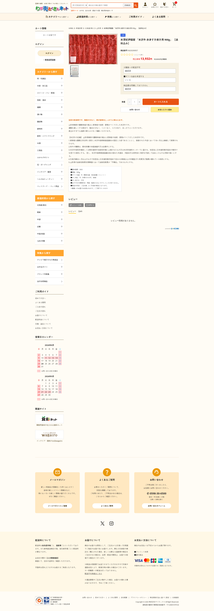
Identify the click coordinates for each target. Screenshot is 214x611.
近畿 (39, 226)
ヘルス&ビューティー (45, 179)
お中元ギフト (42, 267)
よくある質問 (40, 302)
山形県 (98, 28)
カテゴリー (42, 71)
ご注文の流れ (40, 311)
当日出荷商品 (42, 281)
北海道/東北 (89, 28)
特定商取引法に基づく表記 (159, 597)
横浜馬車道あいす (107, 11)
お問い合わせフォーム (156, 506)
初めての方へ (40, 298)
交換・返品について (43, 324)
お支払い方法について (44, 328)
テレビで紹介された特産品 (47, 260)
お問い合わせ (134, 109)
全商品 (71, 28)
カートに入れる (161, 101)
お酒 (39, 143)
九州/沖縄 (41, 241)
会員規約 (175, 597)
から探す (57, 16)
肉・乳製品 (41, 78)
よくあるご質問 (107, 506)
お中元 (82, 11)
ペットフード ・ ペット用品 (48, 186)
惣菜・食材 (41, 100)
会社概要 (124, 597)
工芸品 (39, 150)
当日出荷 (88, 11)
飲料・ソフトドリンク (45, 136)
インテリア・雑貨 (44, 172)
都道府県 (79, 28)
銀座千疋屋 (96, 11)
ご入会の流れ (40, 307)
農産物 (39, 121)
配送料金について (42, 319)
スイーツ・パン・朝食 (45, 93)
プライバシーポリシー (139, 597)
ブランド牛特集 (43, 274)
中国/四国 (41, 234)
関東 (39, 212)
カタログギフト (43, 157)
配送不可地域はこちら (93, 573)
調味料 (39, 129)
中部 (39, 219)
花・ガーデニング (44, 165)
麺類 (39, 107)
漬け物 (39, 114)
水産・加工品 (42, 86)
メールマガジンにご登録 (57, 506)
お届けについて (41, 315)
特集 (39, 253)
